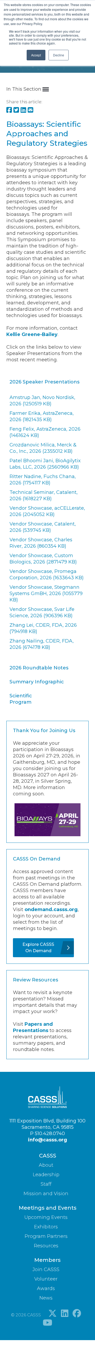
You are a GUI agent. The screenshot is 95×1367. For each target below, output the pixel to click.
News (46, 1298)
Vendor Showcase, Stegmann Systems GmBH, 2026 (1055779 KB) (46, 593)
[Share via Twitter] (16, 110)
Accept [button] (36, 55)
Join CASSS (45, 1269)
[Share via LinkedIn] (23, 110)
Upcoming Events (46, 1217)
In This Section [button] (24, 89)
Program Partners (46, 1236)
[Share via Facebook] (9, 110)
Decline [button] (58, 55)
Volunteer (46, 1279)
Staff (46, 1184)
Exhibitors (46, 1227)
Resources (46, 1246)
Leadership (46, 1175)
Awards (46, 1288)
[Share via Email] (30, 110)
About (46, 1165)
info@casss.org (47, 1140)
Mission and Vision (45, 1193)
